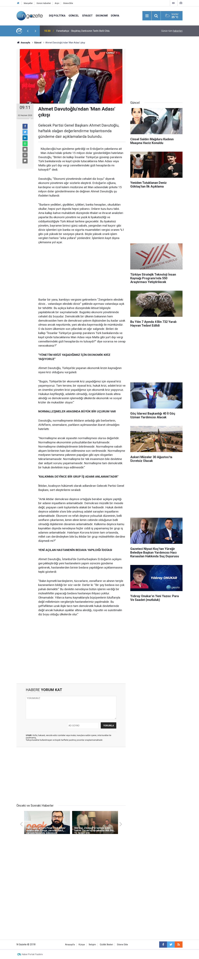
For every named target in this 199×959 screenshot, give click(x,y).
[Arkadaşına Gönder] (25, 149)
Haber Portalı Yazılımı (32, 954)
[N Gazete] (29, 15)
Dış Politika (57, 15)
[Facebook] (25, 126)
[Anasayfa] (18, 3)
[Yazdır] (25, 155)
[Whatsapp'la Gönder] (25, 143)
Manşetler (28, 3)
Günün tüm (172, 30)
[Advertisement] (82, 271)
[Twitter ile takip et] (171, 944)
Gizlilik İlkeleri (106, 944)
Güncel (74, 15)
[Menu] (147, 16)
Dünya (115, 15)
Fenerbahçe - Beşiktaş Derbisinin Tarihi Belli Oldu (83, 30)
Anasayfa (70, 944)
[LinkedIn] (25, 137)
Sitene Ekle (68, 3)
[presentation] (28, 31)
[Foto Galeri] (181, 3)
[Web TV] (173, 3)
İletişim (92, 944)
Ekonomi (102, 15)
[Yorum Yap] (25, 160)
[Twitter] (25, 132)
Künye (82, 944)
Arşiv (57, 3)
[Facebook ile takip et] (163, 944)
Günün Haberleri (44, 3)
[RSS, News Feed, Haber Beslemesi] (179, 944)
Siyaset (87, 15)
